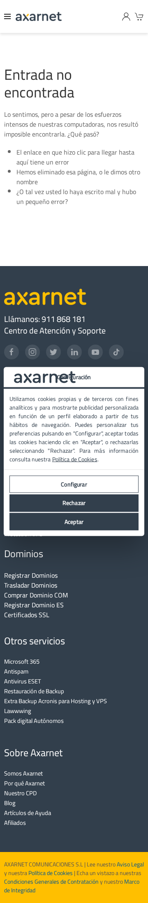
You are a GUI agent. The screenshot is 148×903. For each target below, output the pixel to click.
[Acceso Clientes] (126, 16)
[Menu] (8, 16)
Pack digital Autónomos (34, 720)
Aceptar (74, 521)
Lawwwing (17, 710)
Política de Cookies (50, 873)
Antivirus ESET (22, 681)
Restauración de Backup (34, 691)
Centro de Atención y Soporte (55, 330)
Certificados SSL (26, 615)
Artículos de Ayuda (27, 812)
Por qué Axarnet (24, 783)
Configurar (74, 484)
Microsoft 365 (21, 661)
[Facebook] (11, 352)
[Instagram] (32, 352)
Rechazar (74, 503)
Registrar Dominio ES (34, 605)
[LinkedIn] (74, 352)
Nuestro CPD (20, 793)
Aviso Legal (130, 864)
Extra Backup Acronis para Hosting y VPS (55, 700)
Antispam (16, 671)
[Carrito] (139, 16)
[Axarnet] (39, 16)
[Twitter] (53, 352)
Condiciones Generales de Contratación (51, 881)
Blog (10, 802)
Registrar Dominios (31, 575)
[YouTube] (95, 352)
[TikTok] (116, 352)
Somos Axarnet (23, 773)
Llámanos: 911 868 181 (45, 318)
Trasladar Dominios (30, 585)
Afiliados (15, 822)
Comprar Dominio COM (36, 595)
